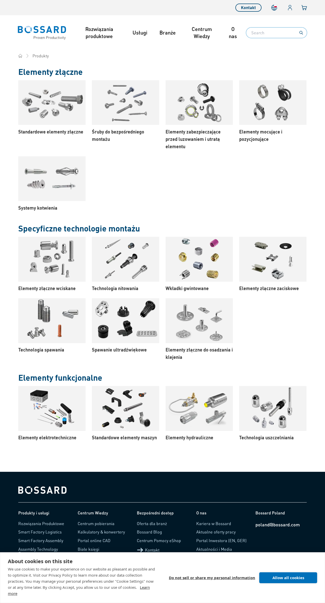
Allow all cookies (288, 577)
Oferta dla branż (152, 523)
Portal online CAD (94, 540)
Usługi (140, 32)
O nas (233, 32)
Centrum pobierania (96, 523)
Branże (167, 32)
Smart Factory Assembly (40, 540)
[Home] (20, 56)
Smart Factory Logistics (40, 531)
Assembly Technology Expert (38, 551)
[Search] (301, 33)
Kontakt (248, 7)
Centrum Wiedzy (202, 32)
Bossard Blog (149, 531)
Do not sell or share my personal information (212, 577)
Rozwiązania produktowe (99, 32)
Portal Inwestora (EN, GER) (221, 540)
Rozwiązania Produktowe (41, 523)
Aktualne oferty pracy (216, 531)
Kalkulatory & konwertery (101, 531)
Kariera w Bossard (213, 523)
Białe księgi (88, 549)
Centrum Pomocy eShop (159, 540)
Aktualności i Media (214, 549)
